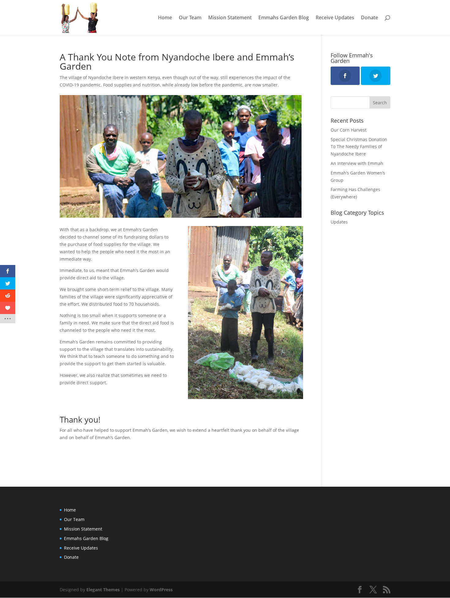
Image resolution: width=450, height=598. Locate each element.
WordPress (161, 589)
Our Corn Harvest (348, 130)
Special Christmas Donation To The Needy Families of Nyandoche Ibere (359, 146)
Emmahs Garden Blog (283, 18)
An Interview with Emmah (357, 163)
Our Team (190, 18)
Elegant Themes (103, 589)
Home (165, 18)
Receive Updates (335, 18)
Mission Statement (230, 18)
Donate (369, 18)
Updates (339, 222)
